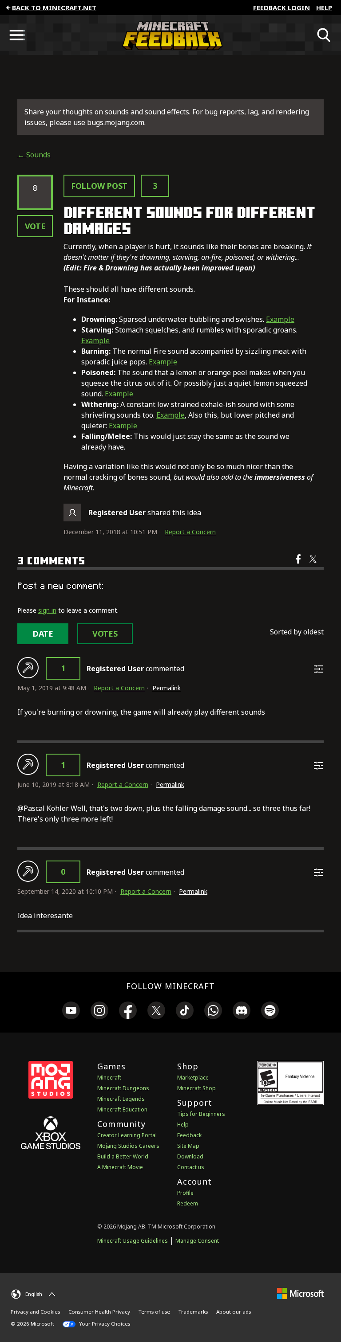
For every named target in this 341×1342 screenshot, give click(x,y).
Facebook (299, 564)
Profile (185, 1193)
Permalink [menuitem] (166, 688)
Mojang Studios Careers (128, 1146)
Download (190, 1156)
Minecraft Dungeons (123, 1088)
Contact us (190, 1167)
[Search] (324, 35)
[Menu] (17, 35)
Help (324, 7)
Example (280, 319)
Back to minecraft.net (54, 7)
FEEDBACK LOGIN (281, 7)
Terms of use (154, 1311)
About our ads (233, 1311)
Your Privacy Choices (104, 1323)
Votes (105, 633)
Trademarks (193, 1311)
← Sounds (34, 155)
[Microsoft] (300, 1293)
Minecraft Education (122, 1109)
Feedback (189, 1135)
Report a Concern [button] (190, 532)
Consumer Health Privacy (99, 1311)
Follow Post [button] (99, 185)
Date (42, 633)
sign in (47, 610)
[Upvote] (28, 667)
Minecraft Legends (121, 1099)
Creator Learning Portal (127, 1135)
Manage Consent (197, 1240)
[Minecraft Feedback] (170, 35)
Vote (35, 226)
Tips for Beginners (201, 1114)
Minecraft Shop (196, 1088)
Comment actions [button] (318, 669)
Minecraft (109, 1077)
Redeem (187, 1203)
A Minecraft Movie (120, 1167)
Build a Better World (122, 1156)
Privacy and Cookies (35, 1311)
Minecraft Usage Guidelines (132, 1240)
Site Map (188, 1146)
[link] (71, 1012)
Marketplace (193, 1077)
